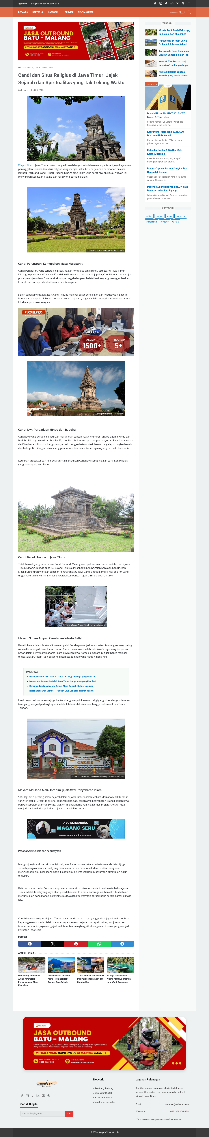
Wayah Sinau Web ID (109, 1132)
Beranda (23, 12)
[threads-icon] (183, 3)
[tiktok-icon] (166, 3)
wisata (175, 222)
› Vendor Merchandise (104, 1102)
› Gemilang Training (103, 1088)
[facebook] (29, 944)
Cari (69, 1113)
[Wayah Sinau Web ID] (24, 3)
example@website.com (177, 1104)
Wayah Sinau (25, 165)
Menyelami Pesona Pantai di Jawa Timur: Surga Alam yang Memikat (62, 681)
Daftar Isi (37, 12)
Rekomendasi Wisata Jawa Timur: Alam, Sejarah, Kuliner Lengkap (61, 686)
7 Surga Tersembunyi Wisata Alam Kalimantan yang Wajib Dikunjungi (119, 978)
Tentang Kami (85, 12)
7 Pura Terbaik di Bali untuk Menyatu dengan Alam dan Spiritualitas (90, 978)
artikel (149, 216)
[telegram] (122, 944)
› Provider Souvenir (102, 1097)
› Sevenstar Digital (102, 1093)
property (164, 222)
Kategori (53, 12)
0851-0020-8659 (179, 1111)
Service (69, 12)
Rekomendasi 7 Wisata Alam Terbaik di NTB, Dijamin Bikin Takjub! (59, 978)
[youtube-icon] (177, 3)
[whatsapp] (99, 944)
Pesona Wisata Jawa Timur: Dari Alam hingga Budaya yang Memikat (62, 676)
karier (169, 216)
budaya (159, 216)
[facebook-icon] (155, 3)
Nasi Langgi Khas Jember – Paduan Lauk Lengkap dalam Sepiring (61, 691)
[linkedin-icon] (172, 3)
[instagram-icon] (160, 3)
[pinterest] (76, 944)
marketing (180, 216)
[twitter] (52, 944)
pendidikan (151, 222)
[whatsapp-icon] (189, 3)
